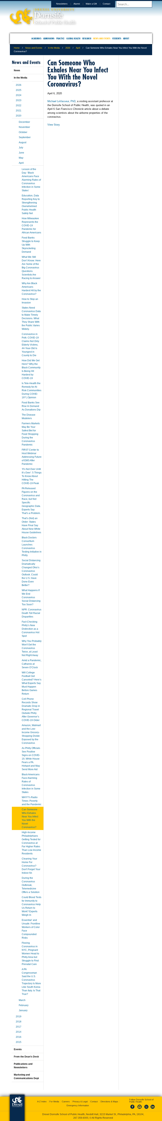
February (23, 1005)
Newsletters (62, 4)
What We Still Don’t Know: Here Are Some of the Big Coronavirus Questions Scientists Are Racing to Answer (31, 268)
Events (18, 1049)
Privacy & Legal (80, 1101)
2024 (18, 95)
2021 (18, 110)
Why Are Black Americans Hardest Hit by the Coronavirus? (31, 288)
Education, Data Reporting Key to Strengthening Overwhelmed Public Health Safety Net (31, 204)
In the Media (54, 48)
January (23, 1010)
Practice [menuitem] (60, 38)
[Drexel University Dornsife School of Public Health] (42, 22)
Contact (106, 4)
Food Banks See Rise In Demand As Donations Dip (31, 406)
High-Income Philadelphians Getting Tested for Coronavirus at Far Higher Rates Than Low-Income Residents (31, 843)
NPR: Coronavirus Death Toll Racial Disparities (31, 613)
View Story (53, 124)
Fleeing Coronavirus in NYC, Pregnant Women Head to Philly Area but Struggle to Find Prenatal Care (30, 954)
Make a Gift (91, 4)
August (22, 142)
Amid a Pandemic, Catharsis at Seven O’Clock (31, 664)
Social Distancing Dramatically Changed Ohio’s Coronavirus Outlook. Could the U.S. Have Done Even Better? (31, 573)
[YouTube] (146, 1109)
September (25, 137)
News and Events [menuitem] (101, 38)
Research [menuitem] (86, 38)
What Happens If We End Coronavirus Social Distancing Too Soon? (31, 597)
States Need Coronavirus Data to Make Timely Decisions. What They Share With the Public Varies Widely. (31, 318)
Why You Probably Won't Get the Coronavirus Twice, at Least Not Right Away (31, 648)
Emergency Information (78, 1105)
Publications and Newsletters (23, 1066)
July (21, 147)
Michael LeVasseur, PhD (61, 101)
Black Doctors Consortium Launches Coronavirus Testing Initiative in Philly (31, 546)
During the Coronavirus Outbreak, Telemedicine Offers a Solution (31, 885)
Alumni (76, 4)
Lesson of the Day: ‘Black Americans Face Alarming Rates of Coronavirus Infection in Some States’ (31, 180)
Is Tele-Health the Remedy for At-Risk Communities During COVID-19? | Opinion (31, 390)
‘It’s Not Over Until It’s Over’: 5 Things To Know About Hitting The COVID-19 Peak (31, 476)
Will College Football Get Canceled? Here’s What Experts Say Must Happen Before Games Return (31, 683)
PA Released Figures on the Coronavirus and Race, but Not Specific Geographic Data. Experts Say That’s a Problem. (31, 501)
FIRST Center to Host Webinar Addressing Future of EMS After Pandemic (31, 456)
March (22, 1000)
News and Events (33, 48)
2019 (18, 1016)
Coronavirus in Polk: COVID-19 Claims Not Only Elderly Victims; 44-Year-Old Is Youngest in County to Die (30, 345)
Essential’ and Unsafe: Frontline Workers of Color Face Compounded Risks (31, 929)
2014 (18, 1031)
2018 (18, 1021)
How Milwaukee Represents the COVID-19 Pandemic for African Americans (31, 225)
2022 (18, 105)
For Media (54, 1101)
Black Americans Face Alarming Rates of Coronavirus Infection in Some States (31, 783)
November (24, 127)
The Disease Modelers (28, 416)
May (21, 157)
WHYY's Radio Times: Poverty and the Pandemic (31, 801)
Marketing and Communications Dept (26, 1076)
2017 (18, 1026)
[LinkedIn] (153, 1109)
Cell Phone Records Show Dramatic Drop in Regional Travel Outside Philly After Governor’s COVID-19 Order (31, 710)
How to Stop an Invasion (30, 301)
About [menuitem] (126, 38)
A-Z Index (42, 1101)
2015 (18, 1042)
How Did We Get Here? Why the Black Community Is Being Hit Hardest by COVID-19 (31, 369)
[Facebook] (133, 1109)
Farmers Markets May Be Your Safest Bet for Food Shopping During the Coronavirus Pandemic (31, 434)
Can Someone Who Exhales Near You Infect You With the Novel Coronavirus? (30, 818)
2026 (18, 85)
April (78, 48)
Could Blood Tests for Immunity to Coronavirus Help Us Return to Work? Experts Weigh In (31, 906)
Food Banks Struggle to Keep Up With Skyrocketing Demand (31, 244)
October (23, 132)
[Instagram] (140, 1109)
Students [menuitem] (116, 38)
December (24, 122)
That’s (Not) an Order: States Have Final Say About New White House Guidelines (31, 525)
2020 (67, 48)
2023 (18, 100)
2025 (18, 90)
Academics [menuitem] (36, 38)
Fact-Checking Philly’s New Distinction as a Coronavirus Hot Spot (30, 628)
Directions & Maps (109, 1101)
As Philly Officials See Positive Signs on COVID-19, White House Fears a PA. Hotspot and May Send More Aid (31, 759)
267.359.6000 (80, 1117)
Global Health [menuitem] (73, 38)
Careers (66, 1101)
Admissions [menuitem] (48, 38)
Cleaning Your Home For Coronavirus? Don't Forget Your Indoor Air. (31, 865)
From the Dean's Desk (26, 1056)
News (17, 70)
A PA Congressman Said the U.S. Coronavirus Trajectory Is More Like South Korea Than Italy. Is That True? (31, 981)
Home (17, 48)
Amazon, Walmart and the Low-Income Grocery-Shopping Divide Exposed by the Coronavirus (31, 734)
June (21, 152)
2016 (18, 1037)
